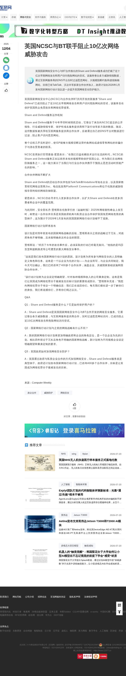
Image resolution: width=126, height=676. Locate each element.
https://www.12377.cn (102, 651)
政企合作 (32, 393)
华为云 (48, 615)
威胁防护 (48, 393)
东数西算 (17, 631)
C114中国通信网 (81, 611)
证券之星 (53, 611)
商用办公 (54, 17)
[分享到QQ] (6, 69)
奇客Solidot (65, 611)
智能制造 (38, 631)
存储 (14, 17)
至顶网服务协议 (57, 597)
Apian (85, 454)
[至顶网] (5, 9)
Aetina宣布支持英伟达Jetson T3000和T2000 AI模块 (90, 523)
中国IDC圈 (105, 611)
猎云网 (40, 615)
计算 (3, 17)
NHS (63, 454)
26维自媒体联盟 (39, 611)
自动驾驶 (27, 631)
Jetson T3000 (80, 515)
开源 (121, 631)
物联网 (73, 631)
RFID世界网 (20, 615)
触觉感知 (89, 545)
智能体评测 (81, 484)
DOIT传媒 (58, 615)
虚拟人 (64, 631)
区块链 (113, 631)
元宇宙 (56, 631)
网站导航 (17, 597)
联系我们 (4, 597)
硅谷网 (31, 615)
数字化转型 (87, 17)
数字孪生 (93, 631)
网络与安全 (25, 17)
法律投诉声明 (90, 597)
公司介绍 (29, 597)
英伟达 (64, 515)
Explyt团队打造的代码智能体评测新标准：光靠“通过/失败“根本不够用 (90, 492)
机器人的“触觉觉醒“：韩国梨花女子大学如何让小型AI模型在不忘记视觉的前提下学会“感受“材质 (89, 553)
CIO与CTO (70, 17)
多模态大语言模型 (69, 545)
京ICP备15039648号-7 (74, 645)
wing (74, 454)
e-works (94, 611)
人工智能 (65, 484)
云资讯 (112, 17)
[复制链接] (6, 77)
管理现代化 (5, 611)
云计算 (48, 631)
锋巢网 (26, 611)
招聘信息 (42, 597)
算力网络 (82, 631)
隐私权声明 (74, 597)
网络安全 (65, 393)
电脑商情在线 (6, 615)
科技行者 (17, 611)
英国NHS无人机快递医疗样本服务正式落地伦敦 (88, 459)
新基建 (101, 17)
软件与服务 (40, 17)
